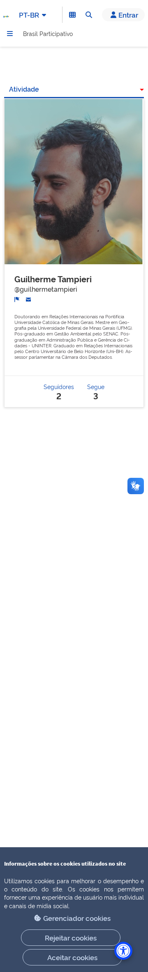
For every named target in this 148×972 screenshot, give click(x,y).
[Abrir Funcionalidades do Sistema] (72, 14)
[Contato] (28, 298)
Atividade (24, 88)
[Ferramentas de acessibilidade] (123, 951)
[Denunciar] (17, 299)
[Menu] (9, 33)
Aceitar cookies (72, 957)
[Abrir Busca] (89, 15)
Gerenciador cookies (77, 918)
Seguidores (59, 391)
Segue (95, 391)
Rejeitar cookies (71, 937)
